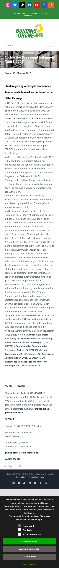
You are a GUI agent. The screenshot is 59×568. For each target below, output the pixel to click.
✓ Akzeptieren (29, 541)
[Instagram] (6, 466)
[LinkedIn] (10, 466)
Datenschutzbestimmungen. (29, 519)
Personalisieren (29, 564)
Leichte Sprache (17, 13)
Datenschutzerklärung (25, 477)
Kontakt (27, 13)
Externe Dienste (32, 534)
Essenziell (28, 526)
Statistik (27, 530)
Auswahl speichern (29, 549)
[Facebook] (15, 466)
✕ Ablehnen (29, 556)
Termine (34, 13)
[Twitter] (20, 466)
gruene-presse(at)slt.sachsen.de (21, 452)
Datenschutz (28, 15)
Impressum (43, 13)
